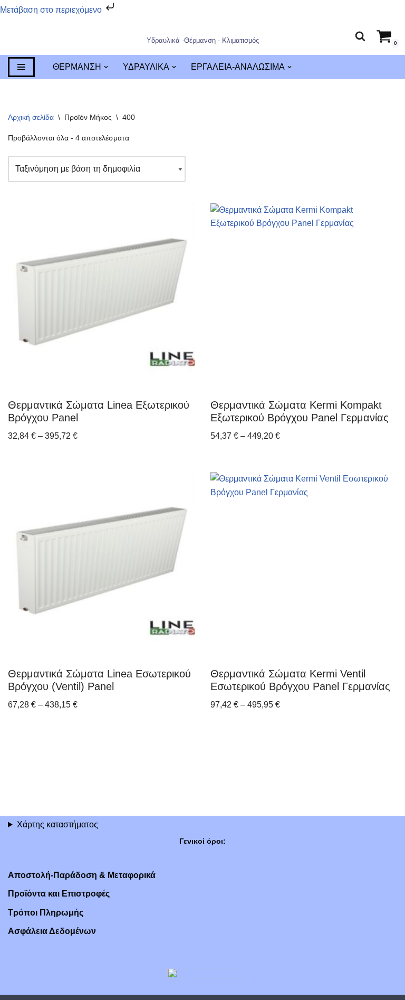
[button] (106, 67)
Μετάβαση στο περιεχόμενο (52, 9)
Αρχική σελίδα (31, 118)
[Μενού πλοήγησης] (21, 68)
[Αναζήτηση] (360, 36)
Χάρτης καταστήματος (57, 824)
